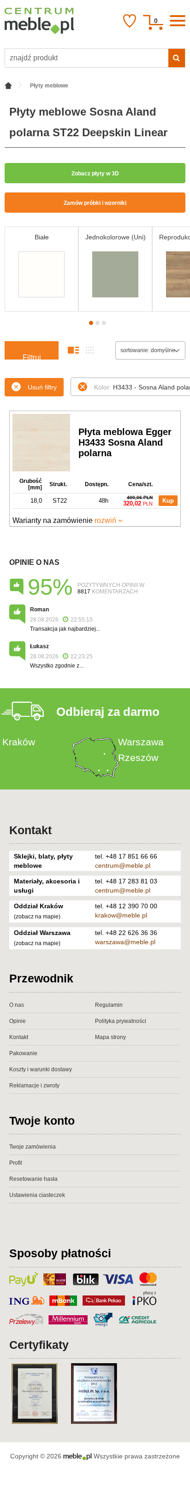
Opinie (17, 1021)
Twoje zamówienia (32, 1147)
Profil (15, 1163)
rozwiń (105, 520)
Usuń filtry (42, 387)
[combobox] (150, 350)
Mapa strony (110, 1037)
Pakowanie (23, 1053)
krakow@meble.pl (121, 915)
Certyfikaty (39, 1344)
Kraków (18, 742)
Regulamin (109, 1005)
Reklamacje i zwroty (34, 1085)
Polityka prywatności (120, 1021)
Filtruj (32, 357)
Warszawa (141, 742)
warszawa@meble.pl (125, 942)
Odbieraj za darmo (108, 712)
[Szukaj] (176, 58)
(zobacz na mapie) (37, 916)
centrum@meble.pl (122, 865)
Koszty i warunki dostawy (40, 1069)
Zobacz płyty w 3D (95, 173)
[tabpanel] (41, 269)
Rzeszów (138, 757)
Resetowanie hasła (33, 1179)
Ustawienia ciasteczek (37, 1195)
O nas (16, 1005)
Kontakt (30, 830)
